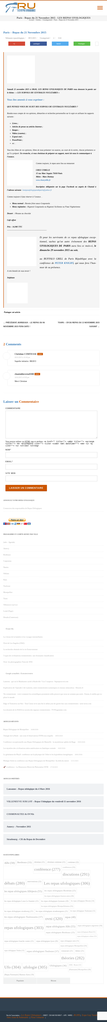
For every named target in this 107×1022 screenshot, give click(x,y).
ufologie (35, 967)
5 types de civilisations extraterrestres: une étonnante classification (28, 656)
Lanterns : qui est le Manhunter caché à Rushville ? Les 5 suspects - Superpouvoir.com (35, 681)
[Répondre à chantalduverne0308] (96, 374)
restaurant (67, 951)
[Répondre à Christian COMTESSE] (96, 354)
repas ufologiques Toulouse (43, 951)
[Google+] (80, 312)
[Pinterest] (74, 312)
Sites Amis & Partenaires (17, 1017)
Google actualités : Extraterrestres (19, 673)
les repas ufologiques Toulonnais (82, 911)
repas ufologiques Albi (60, 926)
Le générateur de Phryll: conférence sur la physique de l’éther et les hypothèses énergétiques (38, 754)
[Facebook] (63, 312)
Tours (5, 598)
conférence (47, 869)
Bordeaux (7, 555)
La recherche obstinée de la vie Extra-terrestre (20, 649)
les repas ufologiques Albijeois (23, 891)
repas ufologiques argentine (90, 926)
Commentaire (12, 408)
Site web (10, 473)
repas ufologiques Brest (86, 932)
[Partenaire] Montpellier (80, 969)
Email (8, 461)
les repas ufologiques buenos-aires (59, 896)
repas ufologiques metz (69, 941)
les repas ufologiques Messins (82, 901)
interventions (34, 881)
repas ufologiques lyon (47, 941)
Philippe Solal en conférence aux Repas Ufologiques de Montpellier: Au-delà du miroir (36, 761)
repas (70, 917)
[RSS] (91, 312)
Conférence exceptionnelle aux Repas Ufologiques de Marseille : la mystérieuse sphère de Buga (39, 742)
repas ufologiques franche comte (19, 941)
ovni (54, 918)
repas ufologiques (23, 927)
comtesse (73, 862)
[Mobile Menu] (100, 8)
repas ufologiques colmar (87, 936)
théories (72, 958)
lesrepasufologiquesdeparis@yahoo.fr (37, 190)
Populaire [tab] (20, 981)
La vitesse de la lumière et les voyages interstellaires (23, 637)
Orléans (6, 573)
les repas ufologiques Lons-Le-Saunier (21, 901)
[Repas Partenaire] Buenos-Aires (19, 975)
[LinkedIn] (85, 312)
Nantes (5, 567)
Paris (5, 580)
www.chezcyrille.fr (43, 180)
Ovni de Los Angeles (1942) (13, 643)
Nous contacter (37, 1017)
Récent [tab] (53, 981)
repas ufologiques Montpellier (73, 946)
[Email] (96, 312)
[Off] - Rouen (75, 965)
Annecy (6, 548)
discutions (76, 874)
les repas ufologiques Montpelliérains (57, 906)
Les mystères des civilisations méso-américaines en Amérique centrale (29, 748)
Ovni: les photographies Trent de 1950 (17, 662)
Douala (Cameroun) (10, 617)
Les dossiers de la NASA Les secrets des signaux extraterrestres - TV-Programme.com (34, 710)
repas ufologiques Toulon (14, 951)
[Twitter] (69, 312)
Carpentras (7, 561)
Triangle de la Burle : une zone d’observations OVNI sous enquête (28, 736)
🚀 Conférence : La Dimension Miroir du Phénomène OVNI (25, 767)
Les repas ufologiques (67, 883)
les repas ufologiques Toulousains (23, 917)
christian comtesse (56, 862)
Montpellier (7, 592)
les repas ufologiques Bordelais (60, 891)
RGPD (77, 1015)
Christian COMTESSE (26, 354)
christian (39, 862)
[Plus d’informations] (96, 44)
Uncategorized (44, 38)
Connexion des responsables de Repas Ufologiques (22, 508)
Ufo (12, 967)
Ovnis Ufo (10, 629)
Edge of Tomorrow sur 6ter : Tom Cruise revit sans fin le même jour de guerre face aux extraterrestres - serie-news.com (47, 704)
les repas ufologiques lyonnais (55, 901)
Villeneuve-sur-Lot (10, 605)
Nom (7, 450)
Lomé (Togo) (8, 611)
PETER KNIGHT (64, 263)
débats (14, 883)
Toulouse (6, 586)
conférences (69, 867)
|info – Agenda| (9, 542)
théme (79, 951)
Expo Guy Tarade (90, 1015)
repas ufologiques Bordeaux (60, 932)
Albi (9, 862)
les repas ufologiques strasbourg (18, 911)
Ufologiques (58, 965)
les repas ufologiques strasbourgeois (52, 911)
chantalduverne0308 (24, 374)
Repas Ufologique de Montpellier (16, 729)
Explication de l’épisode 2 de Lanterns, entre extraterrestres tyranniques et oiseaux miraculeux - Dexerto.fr (43, 688)
